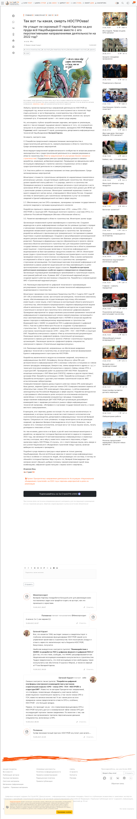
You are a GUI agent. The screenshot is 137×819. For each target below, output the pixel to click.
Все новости (7, 772)
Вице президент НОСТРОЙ (77, 49)
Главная (29, 15)
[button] (2, 3)
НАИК (27, 53)
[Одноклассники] (111, 778)
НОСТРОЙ (47, 49)
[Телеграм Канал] (124, 778)
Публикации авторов (11, 775)
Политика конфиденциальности (48, 772)
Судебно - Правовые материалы (15, 787)
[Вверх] (13, 53)
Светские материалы (11, 781)
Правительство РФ (59, 49)
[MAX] (104, 778)
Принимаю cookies (64, 812)
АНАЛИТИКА (101, 3)
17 (117, 27)
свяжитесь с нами (38, 104)
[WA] (13, 22)
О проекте (74, 772)
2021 (50, 15)
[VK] (13, 28)
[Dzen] (131, 778)
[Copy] (84, 607)
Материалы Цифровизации (13, 784)
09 (56, 15)
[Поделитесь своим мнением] (59, 574)
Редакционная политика (45, 778)
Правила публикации (44, 781)
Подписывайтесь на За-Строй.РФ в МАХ (58, 494)
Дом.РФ (92, 49)
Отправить (29, 584)
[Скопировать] (77, 623)
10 (118, 53)
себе (84, 678)
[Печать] (13, 40)
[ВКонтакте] (117, 778)
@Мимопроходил (79, 615)
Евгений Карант (40, 631)
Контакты (73, 775)
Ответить (89, 607)
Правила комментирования (46, 775)
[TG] (13, 16)
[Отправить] (13, 46)
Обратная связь (117, 784)
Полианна (46, 615)
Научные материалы (11, 778)
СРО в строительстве (33, 49)
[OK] (13, 34)
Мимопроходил (40, 595)
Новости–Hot (40, 15)
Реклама (73, 778)
